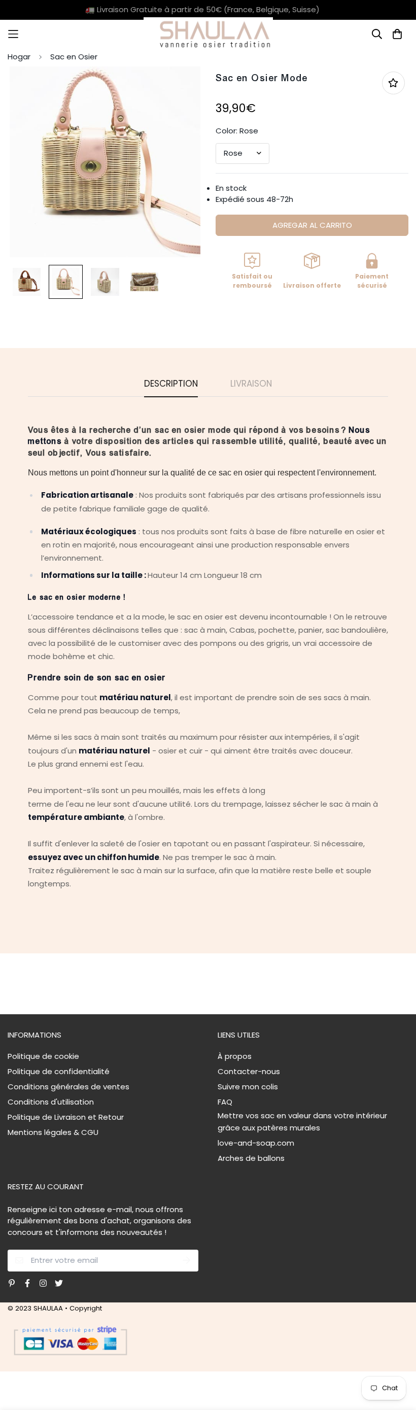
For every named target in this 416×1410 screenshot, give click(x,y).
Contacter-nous (249, 1071)
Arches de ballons (251, 1158)
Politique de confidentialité (59, 1071)
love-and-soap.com (256, 1143)
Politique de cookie (43, 1056)
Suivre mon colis (248, 1086)
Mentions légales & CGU (53, 1132)
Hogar (19, 56)
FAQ (225, 1101)
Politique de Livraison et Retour (66, 1117)
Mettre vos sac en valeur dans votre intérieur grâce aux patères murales (302, 1121)
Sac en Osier (73, 56)
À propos (235, 1056)
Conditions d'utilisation (51, 1101)
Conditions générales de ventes (68, 1086)
